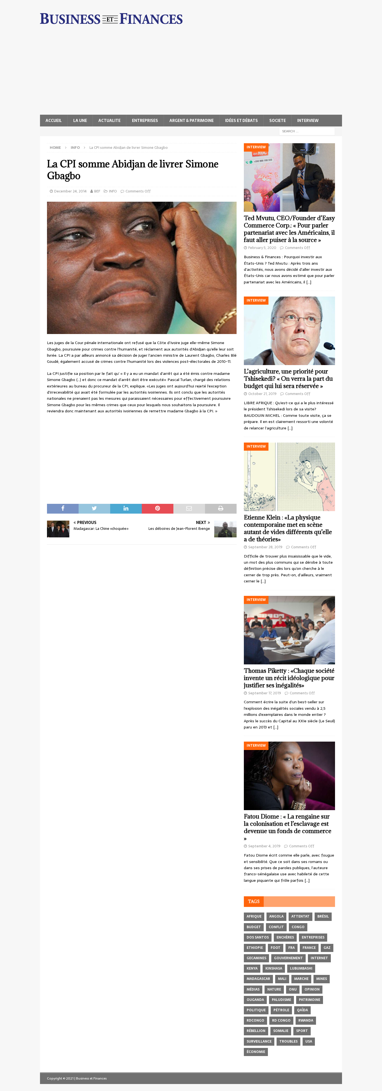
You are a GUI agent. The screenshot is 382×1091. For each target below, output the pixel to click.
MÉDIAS (253, 989)
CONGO (298, 927)
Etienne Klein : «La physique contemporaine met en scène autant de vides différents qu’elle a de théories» (288, 528)
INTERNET (319, 958)
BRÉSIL (323, 916)
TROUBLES (288, 1041)
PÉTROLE (281, 1010)
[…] (308, 282)
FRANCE (309, 948)
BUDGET (254, 927)
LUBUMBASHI (301, 968)
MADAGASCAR (258, 979)
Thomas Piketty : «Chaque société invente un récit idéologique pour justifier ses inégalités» (289, 678)
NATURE (274, 989)
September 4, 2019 (264, 846)
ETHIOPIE (255, 948)
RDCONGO (255, 1020)
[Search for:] (307, 131)
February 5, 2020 (262, 248)
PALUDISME (281, 1000)
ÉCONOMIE (256, 1052)
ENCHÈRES (285, 937)
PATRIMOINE (309, 1000)
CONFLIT (276, 927)
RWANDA (305, 1020)
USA (308, 1041)
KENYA (252, 968)
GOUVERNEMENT (288, 958)
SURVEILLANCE (259, 1041)
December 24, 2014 (70, 191)
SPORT (302, 1031)
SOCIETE (277, 120)
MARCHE (301, 979)
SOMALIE (280, 1031)
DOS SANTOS (258, 937)
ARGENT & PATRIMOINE (191, 120)
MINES (321, 979)
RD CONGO (281, 1020)
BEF (97, 191)
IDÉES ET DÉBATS (241, 120)
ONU (293, 989)
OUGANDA (255, 1000)
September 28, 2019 (265, 547)
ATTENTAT (300, 916)
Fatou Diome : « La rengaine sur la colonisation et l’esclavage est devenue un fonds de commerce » (287, 827)
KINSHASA (273, 968)
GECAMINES (256, 958)
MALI (282, 979)
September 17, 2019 (264, 693)
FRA (291, 948)
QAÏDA (302, 1010)
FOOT (275, 948)
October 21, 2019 (262, 394)
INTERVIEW (308, 120)
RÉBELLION (256, 1031)
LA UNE (80, 120)
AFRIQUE (254, 916)
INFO (113, 191)
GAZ (327, 948)
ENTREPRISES (145, 120)
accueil (54, 120)
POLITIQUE (256, 1010)
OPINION (312, 989)
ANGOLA (276, 916)
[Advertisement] (191, 73)
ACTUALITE (109, 120)
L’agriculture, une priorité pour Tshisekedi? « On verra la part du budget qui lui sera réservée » (288, 379)
